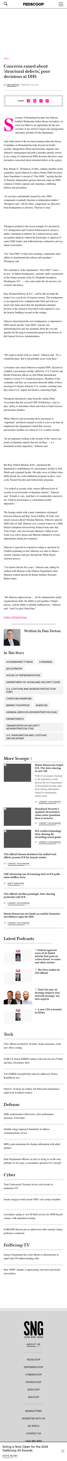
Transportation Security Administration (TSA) (23, 727)
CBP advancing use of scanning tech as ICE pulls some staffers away (32, 875)
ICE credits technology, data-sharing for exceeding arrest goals (48, 834)
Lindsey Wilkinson (50, 801)
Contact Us (33, 1433)
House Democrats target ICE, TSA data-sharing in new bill (49, 768)
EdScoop (34, 1389)
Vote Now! (10, 1455)
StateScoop (33, 1382)
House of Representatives (23, 675)
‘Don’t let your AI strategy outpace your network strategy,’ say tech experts (47, 994)
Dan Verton (13, 85)
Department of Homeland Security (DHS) (33, 682)
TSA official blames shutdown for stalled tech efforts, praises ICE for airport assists (30, 856)
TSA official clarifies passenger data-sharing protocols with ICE (29, 895)
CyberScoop (33, 1374)
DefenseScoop (33, 1367)
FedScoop (33, 1359)
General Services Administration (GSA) (31, 712)
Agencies (42, 705)
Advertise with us (33, 1418)
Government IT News (19, 661)
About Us (33, 1344)
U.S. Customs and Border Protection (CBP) (31, 690)
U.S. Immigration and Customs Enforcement (26, 736)
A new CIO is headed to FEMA (48, 1011)
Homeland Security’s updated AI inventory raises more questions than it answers (47, 813)
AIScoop (33, 1397)
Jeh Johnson (14, 668)
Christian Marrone (19, 698)
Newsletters (33, 1410)
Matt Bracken (16, 883)
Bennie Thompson (17, 705)
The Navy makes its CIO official (47, 971)
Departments (15, 718)
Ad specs (33, 1425)
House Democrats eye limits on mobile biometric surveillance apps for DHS (32, 915)
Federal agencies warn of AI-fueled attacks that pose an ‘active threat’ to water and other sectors (48, 956)
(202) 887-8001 (33, 1440)
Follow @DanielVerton (15, 617)
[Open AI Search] (10, 4)
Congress (45, 661)
